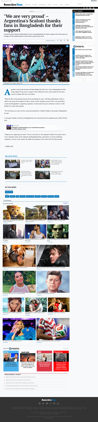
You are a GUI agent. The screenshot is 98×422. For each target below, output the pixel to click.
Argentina (27, 4)
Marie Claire (29, 408)
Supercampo (63, 408)
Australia (44, 196)
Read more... (16, 125)
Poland (56, 196)
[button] (67, 46)
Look (76, 408)
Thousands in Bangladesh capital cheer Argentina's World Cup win (22, 385)
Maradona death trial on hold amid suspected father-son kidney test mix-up (26, 174)
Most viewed (78, 11)
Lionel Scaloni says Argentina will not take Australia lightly (20, 388)
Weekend (70, 408)
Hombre (48, 408)
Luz (80, 408)
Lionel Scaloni (9, 192)
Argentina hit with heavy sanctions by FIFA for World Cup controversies (56, 162)
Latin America (42, 4)
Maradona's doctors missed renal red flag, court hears (57, 173)
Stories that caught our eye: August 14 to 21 (27, 161)
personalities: (9, 190)
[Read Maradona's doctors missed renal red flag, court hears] (42, 172)
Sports (61, 4)
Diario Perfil (15, 408)
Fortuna (42, 408)
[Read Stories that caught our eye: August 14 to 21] (12, 160)
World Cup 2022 (30, 196)
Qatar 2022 (22, 196)
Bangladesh (50, 196)
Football (12, 196)
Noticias (36, 408)
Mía (85, 408)
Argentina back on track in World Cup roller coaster (18, 380)
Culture (55, 4)
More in (5, 348)
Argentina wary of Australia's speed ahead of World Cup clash (20, 377)
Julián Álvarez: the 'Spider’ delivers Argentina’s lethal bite (20, 383)
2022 (17, 196)
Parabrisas (55, 408)
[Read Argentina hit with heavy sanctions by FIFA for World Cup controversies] (42, 160)
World (49, 4)
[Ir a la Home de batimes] (49, 400)
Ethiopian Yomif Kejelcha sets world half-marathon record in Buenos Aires (28, 128)
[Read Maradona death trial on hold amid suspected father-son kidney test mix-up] (12, 172)
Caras (22, 408)
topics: (7, 194)
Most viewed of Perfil (83, 46)
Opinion (67, 4)
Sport (7, 196)
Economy (34, 4)
